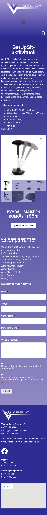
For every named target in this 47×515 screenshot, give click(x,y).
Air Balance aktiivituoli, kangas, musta (20, 256)
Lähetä (6, 391)
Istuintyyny (6, 278)
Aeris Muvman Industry (12, 265)
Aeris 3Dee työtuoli (10, 272)
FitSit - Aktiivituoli (10, 253)
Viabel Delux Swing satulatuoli (16, 259)
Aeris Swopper (8, 275)
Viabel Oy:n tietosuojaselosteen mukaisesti (22, 379)
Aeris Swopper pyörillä (12, 262)
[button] (23, 22)
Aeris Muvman (8, 269)
